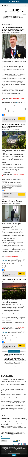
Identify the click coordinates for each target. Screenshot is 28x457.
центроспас (9, 186)
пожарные (9, 188)
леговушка (19, 186)
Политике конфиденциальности (16, 451)
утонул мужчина (6, 339)
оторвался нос (17, 265)
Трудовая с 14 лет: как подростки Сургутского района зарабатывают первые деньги (12, 17)
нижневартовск (13, 109)
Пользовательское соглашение (7, 436)
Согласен (14, 455)
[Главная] (2, 24)
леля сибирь (5, 111)
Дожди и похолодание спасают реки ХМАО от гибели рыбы (14, 355)
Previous (24, 15)
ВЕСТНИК (14, 10)
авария (14, 186)
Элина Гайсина (16, 129)
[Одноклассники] (4, 115)
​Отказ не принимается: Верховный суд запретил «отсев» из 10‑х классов (14, 366)
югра (8, 109)
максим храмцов (21, 109)
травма (23, 265)
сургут (11, 265)
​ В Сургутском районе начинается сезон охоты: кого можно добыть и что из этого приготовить (14, 359)
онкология (5, 112)
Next (25, 15)
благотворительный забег (15, 111)
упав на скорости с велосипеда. (11, 256)
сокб (4, 267)
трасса (4, 188)
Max (13, 1)
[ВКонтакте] (3, 115)
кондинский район (14, 337)
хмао (4, 109)
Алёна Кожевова (17, 32)
